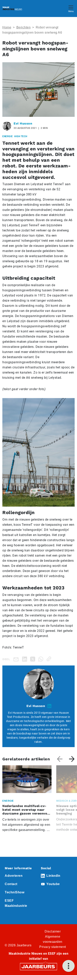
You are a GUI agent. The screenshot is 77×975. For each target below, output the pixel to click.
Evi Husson (23, 123)
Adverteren (14, 875)
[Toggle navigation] (71, 8)
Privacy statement (52, 947)
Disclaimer (53, 931)
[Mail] (17, 659)
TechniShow (14, 892)
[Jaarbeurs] (38, 966)
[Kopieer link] (49, 658)
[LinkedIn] (25, 659)
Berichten (23, 27)
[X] (33, 659)
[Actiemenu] (68, 966)
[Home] (12, 8)
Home (6, 27)
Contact (11, 884)
